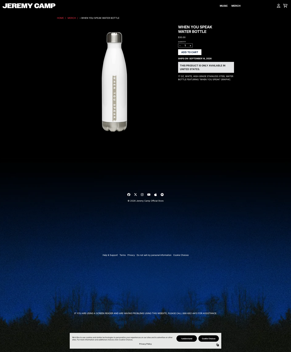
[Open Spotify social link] (162, 194)
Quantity (182, 42)
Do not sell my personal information (154, 255)
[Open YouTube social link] (149, 194)
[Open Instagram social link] (142, 194)
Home (60, 18)
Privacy (131, 255)
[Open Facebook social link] (128, 194)
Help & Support (110, 255)
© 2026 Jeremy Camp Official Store (146, 200)
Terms (123, 255)
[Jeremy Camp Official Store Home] (28, 5)
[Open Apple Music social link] (155, 194)
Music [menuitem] (224, 5)
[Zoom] (114, 82)
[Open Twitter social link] (135, 194)
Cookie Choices (181, 255)
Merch (72, 18)
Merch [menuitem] (236, 5)
